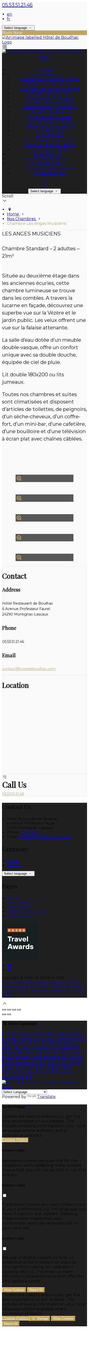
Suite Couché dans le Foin (49, 140)
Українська (21, 1062)
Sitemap (77, 986)
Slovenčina (12, 1077)
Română (62, 1067)
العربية (34, 1038)
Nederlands (54, 1057)
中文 (28, 1077)
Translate (46, 1096)
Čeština (65, 1047)
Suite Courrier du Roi (49, 149)
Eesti (23, 1038)
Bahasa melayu (62, 1042)
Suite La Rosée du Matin (49, 121)
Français (14, 865)
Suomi (47, 1038)
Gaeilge (62, 1038)
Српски (27, 1072)
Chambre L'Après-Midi (49, 93)
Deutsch (56, 1033)
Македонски (33, 1042)
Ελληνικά (74, 1033)
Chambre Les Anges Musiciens (49, 88)
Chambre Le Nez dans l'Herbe (49, 79)
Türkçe (74, 1057)
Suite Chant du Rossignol (49, 126)
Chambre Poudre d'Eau (49, 102)
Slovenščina (62, 1072)
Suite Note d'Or (49, 130)
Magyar (9, 1052)
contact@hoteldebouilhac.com (29, 669)
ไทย (5, 1062)
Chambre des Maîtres (49, 111)
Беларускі (46, 1047)
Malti (7, 1047)
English (13, 861)
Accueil (47, 69)
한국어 (53, 1062)
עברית (7, 1057)
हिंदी (77, 1047)
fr (8, 19)
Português (70, 1062)
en (9, 14)
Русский (44, 1067)
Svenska (10, 1072)
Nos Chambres (44, 74)
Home (13, 214)
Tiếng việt (24, 1067)
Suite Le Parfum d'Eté (49, 116)
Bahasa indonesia (51, 1052)
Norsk (36, 1057)
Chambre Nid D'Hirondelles (49, 107)
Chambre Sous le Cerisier (49, 83)
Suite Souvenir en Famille (49, 144)
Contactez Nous (50, 172)
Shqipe (43, 1072)
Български (24, 1047)
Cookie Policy (13, 991)
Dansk (41, 1033)
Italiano (76, 1052)
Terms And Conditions (47, 991)
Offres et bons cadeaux (47, 158)
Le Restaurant (47, 154)
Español (10, 1038)
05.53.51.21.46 (17, 5)
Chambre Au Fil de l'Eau (49, 97)
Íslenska (21, 1057)
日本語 (40, 1062)
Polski (8, 1067)
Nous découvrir (44, 163)
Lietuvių (79, 1038)
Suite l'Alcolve (49, 135)
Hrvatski (26, 1052)
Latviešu (10, 1042)
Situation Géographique (49, 168)
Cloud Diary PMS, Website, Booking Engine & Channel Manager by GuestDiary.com (41, 984)
